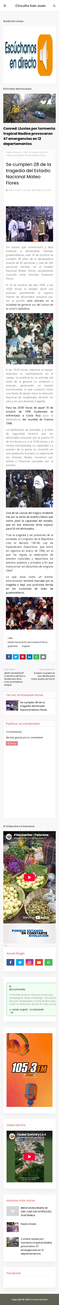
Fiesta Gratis (28, 1224)
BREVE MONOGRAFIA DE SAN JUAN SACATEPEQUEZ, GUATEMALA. (36, 1211)
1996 (24, 152)
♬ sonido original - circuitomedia (26, 1009)
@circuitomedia (17, 989)
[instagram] (29, 962)
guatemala (13, 646)
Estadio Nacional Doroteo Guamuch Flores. (28, 642)
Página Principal (13, 152)
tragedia (26, 646)
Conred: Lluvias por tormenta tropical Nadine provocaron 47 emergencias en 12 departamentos (29, 136)
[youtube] (39, 962)
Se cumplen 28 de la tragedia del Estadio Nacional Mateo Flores (33, 706)
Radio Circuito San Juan (19, 190)
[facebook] (10, 962)
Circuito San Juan (30, 5)
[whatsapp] (48, 962)
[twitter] (20, 962)
